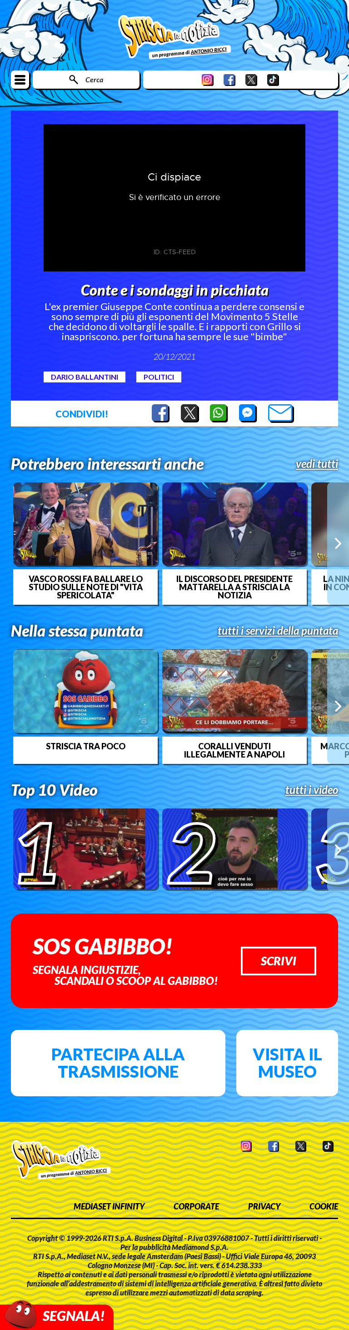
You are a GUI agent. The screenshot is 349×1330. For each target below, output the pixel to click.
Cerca (94, 79)
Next (338, 543)
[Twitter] (251, 80)
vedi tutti (317, 463)
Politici (159, 376)
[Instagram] (208, 80)
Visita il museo (287, 1062)
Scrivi (278, 961)
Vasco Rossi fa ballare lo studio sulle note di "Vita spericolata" (86, 587)
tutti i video (311, 789)
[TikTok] (273, 80)
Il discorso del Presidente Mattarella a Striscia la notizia (234, 587)
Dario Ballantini (84, 376)
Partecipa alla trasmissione (118, 1062)
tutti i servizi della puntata (278, 630)
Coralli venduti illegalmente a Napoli (234, 750)
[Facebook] (229, 80)
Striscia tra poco (85, 746)
